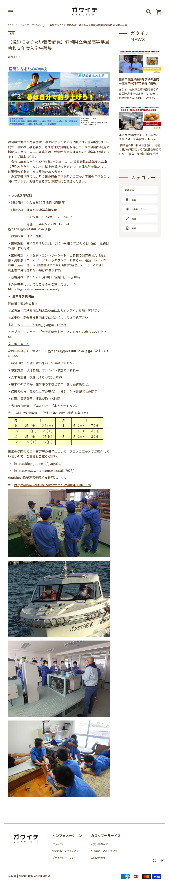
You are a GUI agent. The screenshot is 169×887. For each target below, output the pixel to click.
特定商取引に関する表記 (65, 851)
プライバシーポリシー (64, 857)
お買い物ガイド (99, 844)
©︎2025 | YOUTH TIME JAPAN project (29, 875)
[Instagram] (163, 860)
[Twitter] (154, 860)
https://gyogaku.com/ (49, 324)
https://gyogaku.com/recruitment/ (33, 289)
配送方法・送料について (104, 851)
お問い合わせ (98, 857)
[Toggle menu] (10, 11)
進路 (11, 33)
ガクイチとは (59, 844)
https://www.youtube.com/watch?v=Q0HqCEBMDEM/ (52, 485)
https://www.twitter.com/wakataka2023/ (43, 470)
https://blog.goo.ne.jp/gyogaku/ (37, 463)
